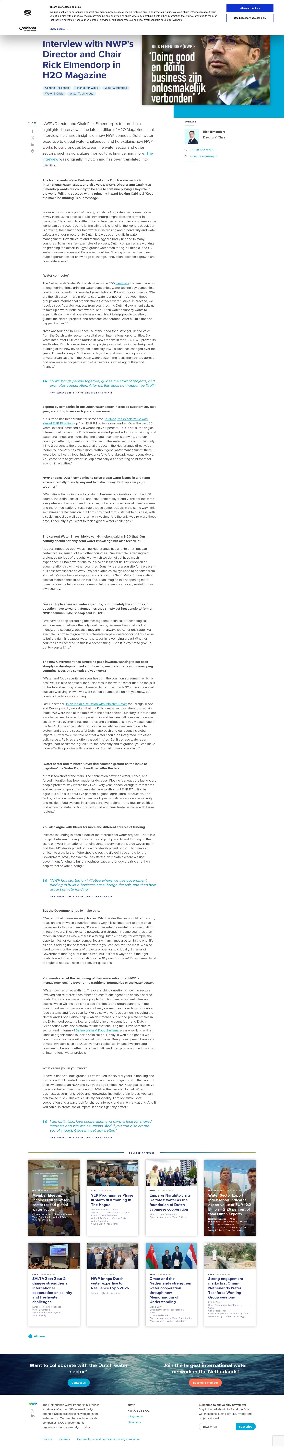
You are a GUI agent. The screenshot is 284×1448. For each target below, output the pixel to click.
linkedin (33, 1416)
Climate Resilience (57, 87)
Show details (57, 28)
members (122, 283)
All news (40, 1336)
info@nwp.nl (135, 1416)
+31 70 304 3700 (139, 1410)
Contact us (78, 1382)
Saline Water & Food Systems (97, 1030)
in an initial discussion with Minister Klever (96, 704)
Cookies (64, 1439)
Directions (134, 1422)
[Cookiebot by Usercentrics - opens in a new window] (27, 29)
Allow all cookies (250, 8)
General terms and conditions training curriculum (108, 1439)
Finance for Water (86, 87)
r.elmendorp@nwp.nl (204, 156)
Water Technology (81, 93)
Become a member (205, 1382)
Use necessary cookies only (250, 17)
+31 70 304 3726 (201, 150)
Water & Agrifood (116, 87)
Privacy (47, 1439)
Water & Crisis (54, 93)
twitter (33, 1410)
